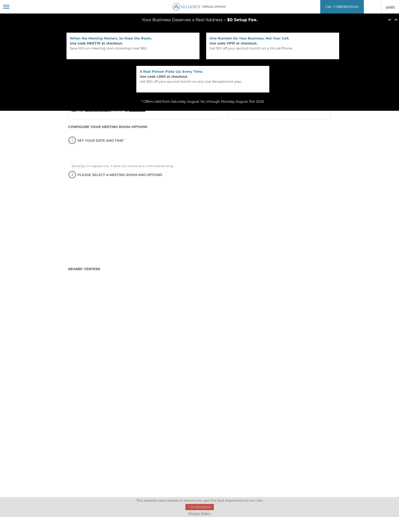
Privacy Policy (199, 513)
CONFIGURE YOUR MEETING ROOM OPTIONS (107, 127)
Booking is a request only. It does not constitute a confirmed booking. (122, 166)
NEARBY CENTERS (84, 269)
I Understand (200, 507)
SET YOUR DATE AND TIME (101, 141)
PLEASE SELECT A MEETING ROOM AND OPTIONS (120, 175)
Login (390, 7)
